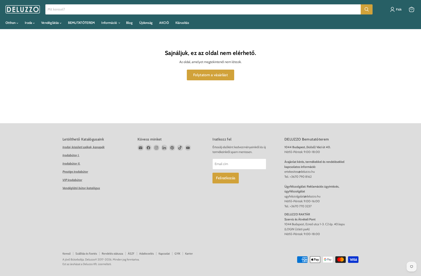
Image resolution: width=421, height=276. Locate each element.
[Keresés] (367, 9)
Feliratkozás (225, 178)
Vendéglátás (50, 23)
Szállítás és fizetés (86, 253)
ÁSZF (131, 253)
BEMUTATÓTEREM (81, 23)
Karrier (189, 253)
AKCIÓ (164, 23)
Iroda (29, 23)
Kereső (66, 253)
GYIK (177, 253)
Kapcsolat (164, 253)
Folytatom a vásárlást (210, 75)
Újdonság (146, 23)
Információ (109, 23)
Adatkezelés (146, 253)
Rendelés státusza (112, 253)
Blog (129, 23)
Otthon (10, 23)
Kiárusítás (182, 23)
